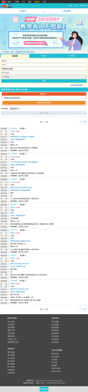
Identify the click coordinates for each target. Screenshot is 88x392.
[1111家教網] (6, 5)
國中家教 (11, 352)
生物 (30, 187)
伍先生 (13, 131)
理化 (15, 187)
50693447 (14, 204)
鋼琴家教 (55, 330)
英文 (15, 162)
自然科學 (25, 187)
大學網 (54, 360)
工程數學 (31, 137)
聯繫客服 (11, 336)
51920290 (14, 154)
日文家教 (55, 324)
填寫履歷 (67, 11)
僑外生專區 (56, 368)
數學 (12, 137)
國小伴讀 (21, 162)
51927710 (14, 230)
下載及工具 (12, 339)
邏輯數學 (35, 162)
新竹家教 (11, 364)
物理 (19, 264)
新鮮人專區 (56, 371)
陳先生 (13, 233)
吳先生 (13, 258)
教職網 (54, 365)
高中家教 (11, 355)
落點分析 (55, 354)
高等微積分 (23, 137)
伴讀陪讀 (55, 339)
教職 (29, 2)
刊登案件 (23, 11)
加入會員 (11, 322)
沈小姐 (13, 157)
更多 (44, 2)
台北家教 (11, 358)
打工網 (54, 362)
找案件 (43, 56)
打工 (23, 2)
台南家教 (11, 373)
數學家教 (55, 327)
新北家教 (11, 361)
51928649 (14, 179)
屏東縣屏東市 (20, 139)
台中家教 (11, 367)
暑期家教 (55, 333)
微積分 (16, 137)
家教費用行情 (12, 342)
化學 (23, 264)
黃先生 (13, 283)
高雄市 (13, 139)
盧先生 (13, 207)
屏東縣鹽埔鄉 (25, 190)
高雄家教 (11, 370)
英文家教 (55, 322)
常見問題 (11, 333)
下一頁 (83, 122)
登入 (76, 5)
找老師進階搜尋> (77, 85)
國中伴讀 (28, 162)
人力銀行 (5, 2)
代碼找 (72, 56)
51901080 (14, 281)
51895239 (14, 128)
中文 (12, 162)
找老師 (15, 56)
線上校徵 (55, 357)
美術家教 (55, 336)
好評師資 (55, 342)
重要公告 (11, 330)
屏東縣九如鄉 (25, 241)
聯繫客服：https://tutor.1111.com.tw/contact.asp (44, 381)
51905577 (14, 255)
